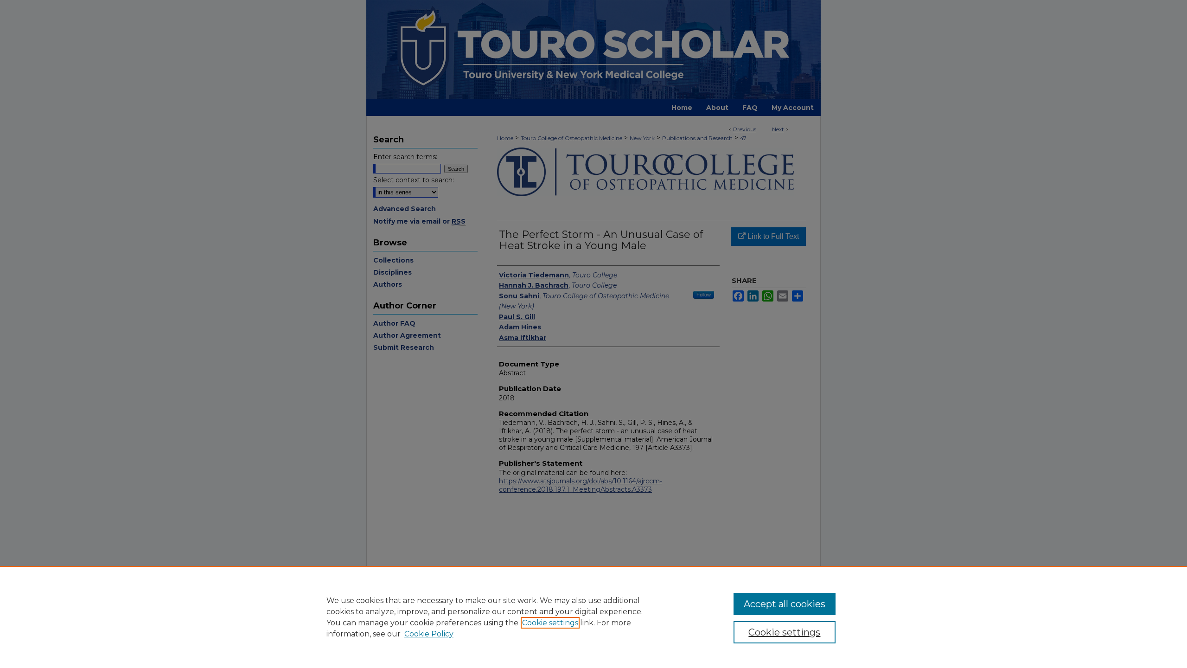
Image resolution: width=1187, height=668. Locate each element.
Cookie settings (550, 622)
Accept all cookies (784, 604)
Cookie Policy (428, 633)
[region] (593, 617)
